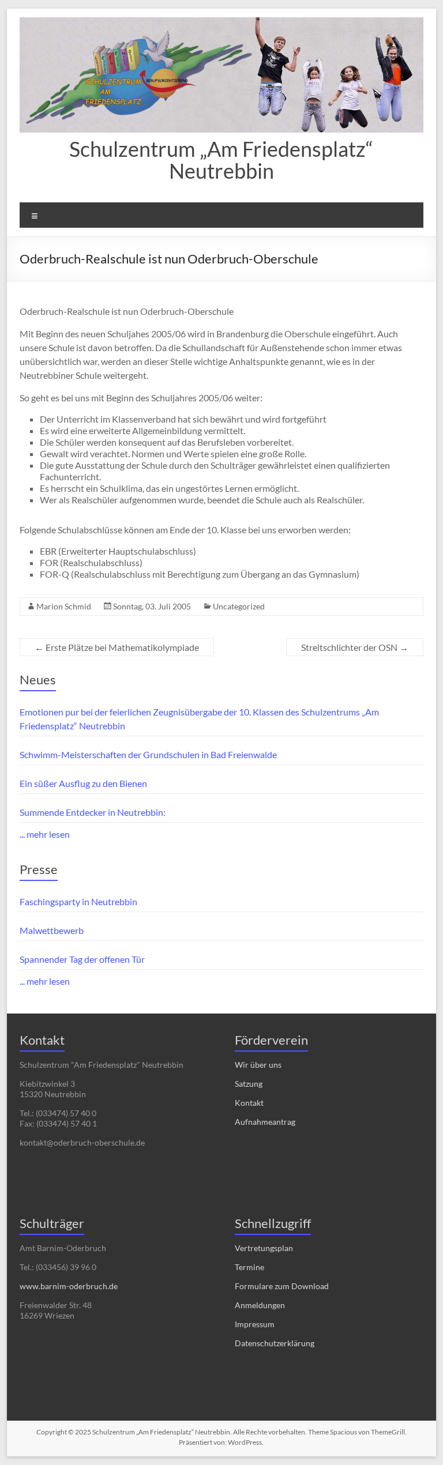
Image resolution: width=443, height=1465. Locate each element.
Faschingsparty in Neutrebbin (78, 901)
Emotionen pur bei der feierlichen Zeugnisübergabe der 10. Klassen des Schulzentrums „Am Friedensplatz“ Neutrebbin (199, 718)
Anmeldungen (260, 1305)
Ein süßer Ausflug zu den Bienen (83, 783)
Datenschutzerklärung (274, 1343)
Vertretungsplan (264, 1248)
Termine (249, 1267)
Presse (39, 869)
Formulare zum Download (282, 1286)
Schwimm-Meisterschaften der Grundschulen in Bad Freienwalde (148, 754)
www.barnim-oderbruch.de (69, 1286)
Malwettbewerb (52, 930)
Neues (38, 679)
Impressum (255, 1324)
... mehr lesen (45, 833)
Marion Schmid (63, 606)
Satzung (248, 1084)
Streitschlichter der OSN (354, 647)
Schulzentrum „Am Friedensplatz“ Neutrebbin (221, 159)
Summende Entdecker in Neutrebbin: (93, 812)
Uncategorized (239, 606)
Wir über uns (258, 1064)
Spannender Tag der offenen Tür (82, 959)
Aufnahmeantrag (265, 1122)
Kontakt (249, 1103)
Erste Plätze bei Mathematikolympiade (117, 647)
